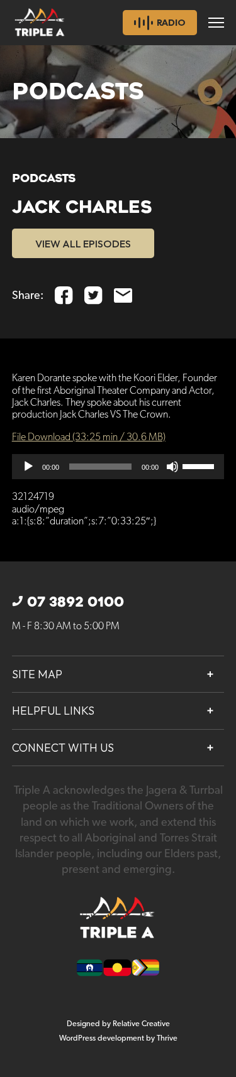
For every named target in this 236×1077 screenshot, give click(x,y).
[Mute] (172, 466)
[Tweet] (93, 295)
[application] (118, 466)
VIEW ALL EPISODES (83, 243)
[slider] (200, 465)
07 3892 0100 (75, 602)
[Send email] (123, 295)
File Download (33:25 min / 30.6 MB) (89, 437)
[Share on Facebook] (64, 295)
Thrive (167, 1038)
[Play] (28, 466)
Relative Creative (141, 1024)
